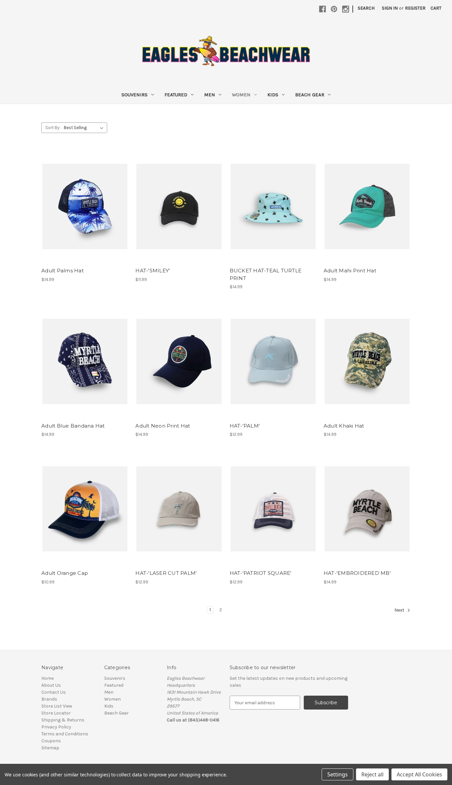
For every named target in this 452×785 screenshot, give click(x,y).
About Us (51, 685)
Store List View (56, 706)
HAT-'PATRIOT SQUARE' (261, 573)
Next (399, 610)
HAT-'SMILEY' (152, 270)
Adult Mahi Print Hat (350, 270)
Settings (337, 774)
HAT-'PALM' (245, 426)
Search (366, 8)
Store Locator (56, 713)
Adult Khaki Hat (344, 426)
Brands (49, 699)
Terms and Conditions (64, 734)
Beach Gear (309, 95)
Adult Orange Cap (64, 573)
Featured (175, 95)
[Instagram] (345, 9)
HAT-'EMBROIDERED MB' (357, 573)
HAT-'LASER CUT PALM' (166, 573)
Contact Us (53, 692)
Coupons (51, 741)
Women (241, 95)
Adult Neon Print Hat (162, 426)
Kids (272, 95)
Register (415, 8)
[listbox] (85, 128)
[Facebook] (322, 9)
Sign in (390, 8)
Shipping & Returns (62, 720)
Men (209, 95)
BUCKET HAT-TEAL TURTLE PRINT (266, 274)
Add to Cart (84, 212)
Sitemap (50, 748)
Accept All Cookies (419, 774)
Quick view (84, 200)
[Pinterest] (334, 9)
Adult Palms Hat (62, 270)
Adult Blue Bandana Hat (73, 426)
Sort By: (52, 127)
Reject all (372, 774)
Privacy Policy (56, 727)
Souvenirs (134, 95)
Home (47, 678)
